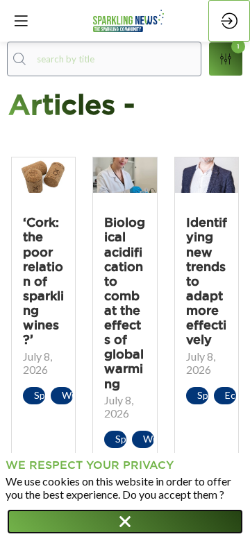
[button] (21, 21)
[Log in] (229, 21)
